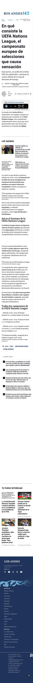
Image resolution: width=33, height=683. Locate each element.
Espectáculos (8, 606)
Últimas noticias (9, 591)
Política (6, 593)
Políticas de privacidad (11, 642)
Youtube (21, 572)
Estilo (5, 616)
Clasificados (7, 637)
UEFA (11, 346)
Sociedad (7, 598)
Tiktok (13, 572)
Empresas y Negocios (10, 614)
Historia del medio (9, 647)
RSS (5, 644)
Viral (5, 624)
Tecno (6, 621)
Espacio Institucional (10, 626)
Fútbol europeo (8, 349)
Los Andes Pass (9, 632)
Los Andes (3, 20)
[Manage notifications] (29, 675)
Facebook (5, 572)
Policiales (7, 601)
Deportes (10, 20)
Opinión (6, 611)
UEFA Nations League (21, 346)
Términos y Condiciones (11, 639)
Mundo (6, 609)
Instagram (9, 572)
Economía (7, 596)
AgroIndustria (8, 619)
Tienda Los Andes (9, 634)
